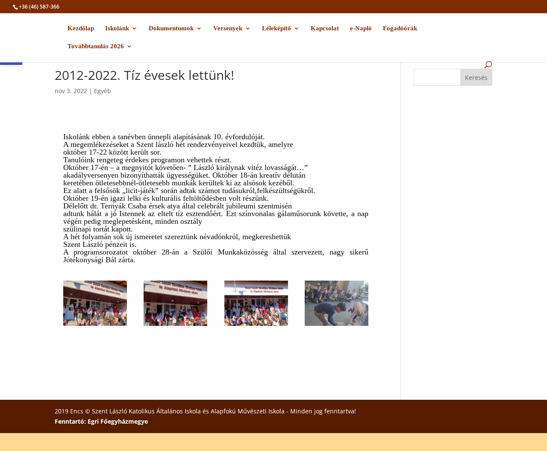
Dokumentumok (171, 28)
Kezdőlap (81, 28)
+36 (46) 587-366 (39, 6)
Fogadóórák (400, 28)
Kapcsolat (325, 28)
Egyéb (102, 91)
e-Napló (361, 28)
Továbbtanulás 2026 (96, 46)
